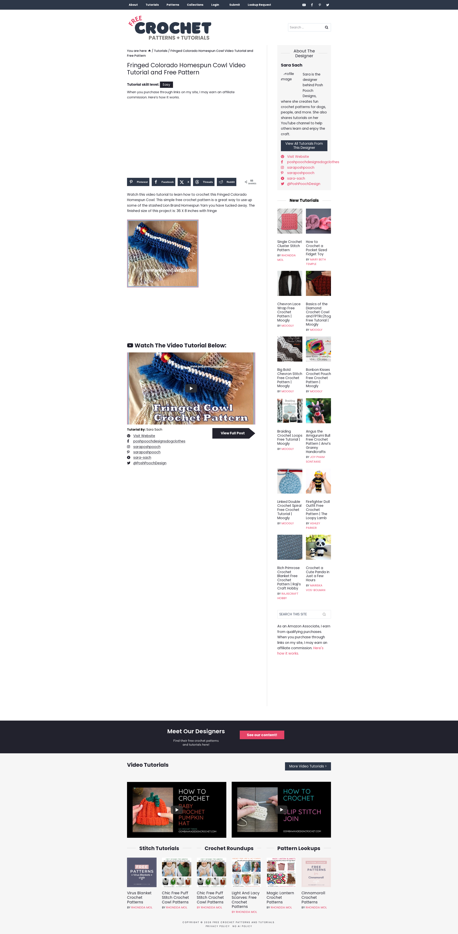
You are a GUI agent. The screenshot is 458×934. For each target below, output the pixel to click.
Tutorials (152, 5)
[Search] (324, 614)
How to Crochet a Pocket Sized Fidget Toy (316, 248)
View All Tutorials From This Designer (304, 145)
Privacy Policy (218, 926)
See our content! (262, 734)
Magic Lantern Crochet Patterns (280, 897)
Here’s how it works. (163, 97)
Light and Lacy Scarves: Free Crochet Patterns (246, 900)
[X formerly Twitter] (327, 4)
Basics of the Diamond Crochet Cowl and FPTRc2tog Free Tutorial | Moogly (318, 314)
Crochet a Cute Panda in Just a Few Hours (317, 574)
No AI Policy (242, 926)
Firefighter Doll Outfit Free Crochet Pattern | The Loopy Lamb (318, 510)
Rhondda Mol (141, 907)
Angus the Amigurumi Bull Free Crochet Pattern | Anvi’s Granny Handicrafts (318, 442)
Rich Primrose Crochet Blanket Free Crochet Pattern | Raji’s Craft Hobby (289, 578)
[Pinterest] (319, 4)
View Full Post (233, 433)
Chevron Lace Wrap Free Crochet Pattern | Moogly (289, 312)
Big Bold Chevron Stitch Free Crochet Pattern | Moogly (289, 378)
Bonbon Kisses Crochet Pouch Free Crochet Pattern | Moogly (318, 378)
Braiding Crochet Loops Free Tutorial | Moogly (289, 438)
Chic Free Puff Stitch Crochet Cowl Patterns (175, 897)
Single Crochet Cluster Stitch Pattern (289, 246)
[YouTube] (304, 4)
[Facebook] (312, 4)
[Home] (149, 51)
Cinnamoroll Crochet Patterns (313, 897)
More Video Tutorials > (308, 766)
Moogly (287, 326)
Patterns (173, 5)
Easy (166, 84)
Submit (234, 5)
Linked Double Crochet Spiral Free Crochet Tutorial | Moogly (289, 510)
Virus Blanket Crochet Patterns (139, 897)
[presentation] (289, 221)
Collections (195, 5)
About (133, 5)
